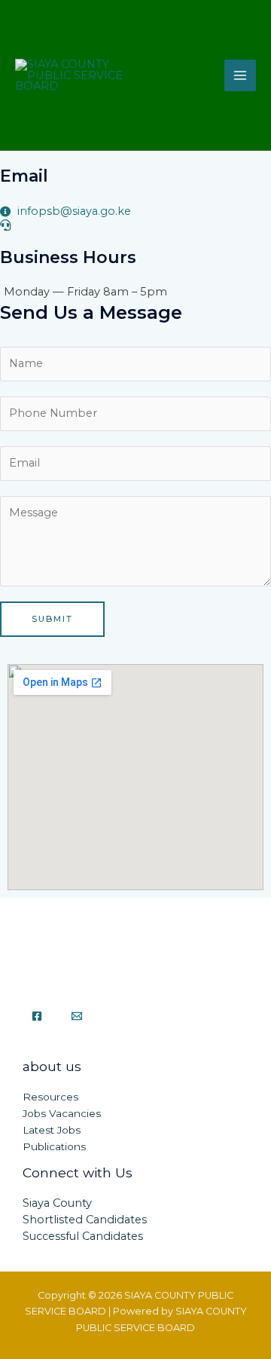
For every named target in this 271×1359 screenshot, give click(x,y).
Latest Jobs (52, 1130)
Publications (54, 1146)
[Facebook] (37, 1016)
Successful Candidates (83, 1236)
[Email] (76, 1016)
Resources (50, 1097)
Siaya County (57, 1203)
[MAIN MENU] (240, 75)
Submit (52, 619)
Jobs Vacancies (62, 1113)
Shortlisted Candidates (85, 1219)
